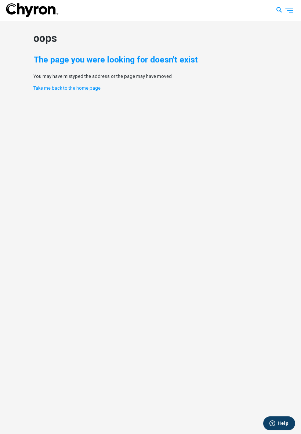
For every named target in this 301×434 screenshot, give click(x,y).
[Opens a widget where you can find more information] (279, 423)
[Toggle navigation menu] (289, 10)
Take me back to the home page (67, 88)
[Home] (32, 10)
